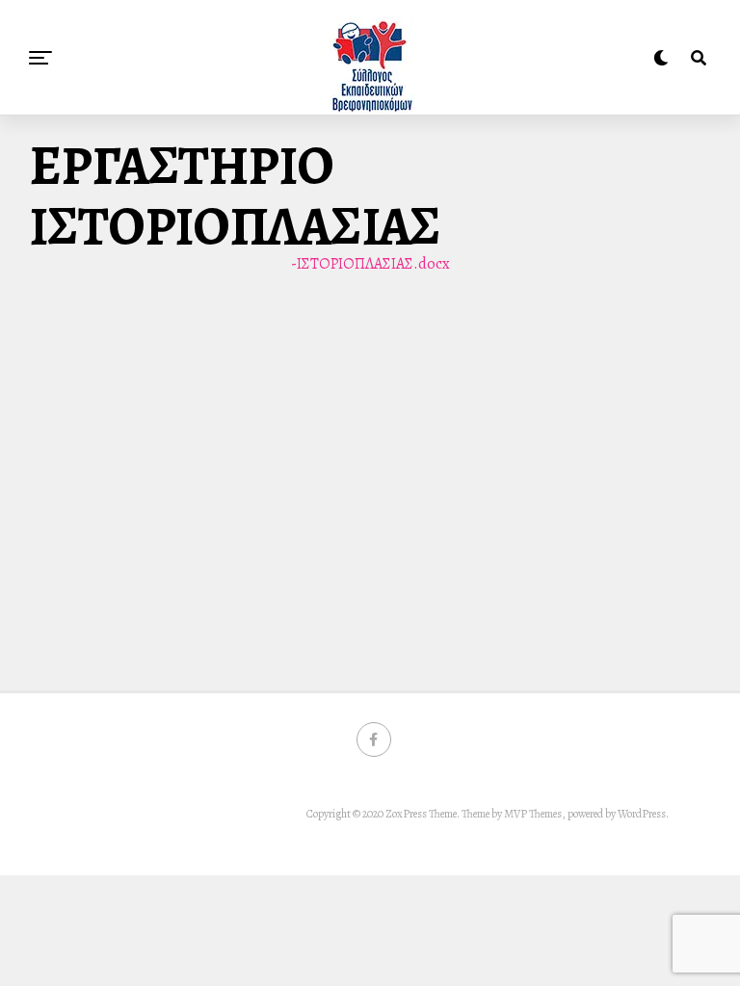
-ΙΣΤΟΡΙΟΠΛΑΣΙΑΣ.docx (370, 263)
